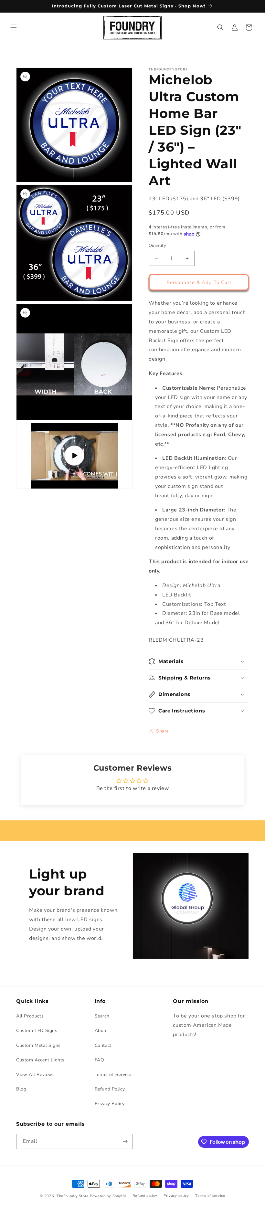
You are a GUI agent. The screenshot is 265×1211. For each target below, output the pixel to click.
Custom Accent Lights (40, 1060)
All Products (30, 1016)
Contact (103, 1045)
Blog (21, 1089)
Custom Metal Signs (38, 1045)
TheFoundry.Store (73, 1196)
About (101, 1030)
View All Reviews (35, 1074)
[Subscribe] (125, 1141)
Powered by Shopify (108, 1196)
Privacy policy (176, 1195)
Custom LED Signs (37, 1030)
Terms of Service (113, 1074)
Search (102, 1016)
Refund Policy (110, 1089)
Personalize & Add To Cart (198, 282)
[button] (13, 27)
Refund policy (144, 1195)
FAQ (99, 1060)
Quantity (157, 245)
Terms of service (210, 1195)
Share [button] (162, 731)
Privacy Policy (110, 1103)
